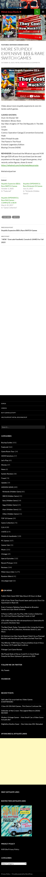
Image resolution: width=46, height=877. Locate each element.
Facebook (5, 679)
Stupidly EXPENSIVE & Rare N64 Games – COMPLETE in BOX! (10, 200)
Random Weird (7, 576)
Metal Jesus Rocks (22, 63)
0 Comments (35, 63)
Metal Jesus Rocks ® (11, 11)
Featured (5, 45)
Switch (16, 217)
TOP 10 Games (6, 518)
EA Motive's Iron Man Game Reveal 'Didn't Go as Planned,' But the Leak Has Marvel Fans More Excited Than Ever (23, 637)
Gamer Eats (5, 545)
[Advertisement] (23, 761)
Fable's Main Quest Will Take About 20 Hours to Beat (21, 596)
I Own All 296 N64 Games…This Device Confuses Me (21, 706)
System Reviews (7, 474)
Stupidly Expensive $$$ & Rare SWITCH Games (19, 228)
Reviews (4, 567)
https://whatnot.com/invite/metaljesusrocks (20, 165)
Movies (4, 465)
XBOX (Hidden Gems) (10, 496)
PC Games (5, 541)
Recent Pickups (7, 563)
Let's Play (4, 460)
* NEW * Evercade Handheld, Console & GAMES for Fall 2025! (22, 239)
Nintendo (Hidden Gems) (19, 45)
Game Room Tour (7, 451)
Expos (3, 403)
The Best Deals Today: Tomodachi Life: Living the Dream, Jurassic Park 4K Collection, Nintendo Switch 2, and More (22, 629)
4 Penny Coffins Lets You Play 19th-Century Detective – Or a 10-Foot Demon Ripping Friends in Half (22, 615)
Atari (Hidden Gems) (10, 509)
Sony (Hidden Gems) (10, 500)
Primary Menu (43, 12)
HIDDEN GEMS (7, 487)
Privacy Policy (5, 874)
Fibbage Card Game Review (11, 649)
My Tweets (5, 670)
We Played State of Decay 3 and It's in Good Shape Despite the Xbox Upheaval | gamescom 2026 (20, 655)
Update (4, 483)
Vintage (4, 554)
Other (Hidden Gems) (10, 514)
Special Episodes (7, 558)
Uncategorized (6, 581)
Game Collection (7, 523)
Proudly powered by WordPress (22, 874)
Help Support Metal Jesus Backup (14, 417)
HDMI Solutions (7, 456)
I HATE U (4, 532)
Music (3, 549)
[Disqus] (23, 286)
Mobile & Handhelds (9, 536)
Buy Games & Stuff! (8, 413)
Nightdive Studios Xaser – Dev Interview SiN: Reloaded (22, 724)
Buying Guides (6, 442)
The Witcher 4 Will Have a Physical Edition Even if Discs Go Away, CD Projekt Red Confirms (22, 644)
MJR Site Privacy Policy (10, 849)
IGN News (7, 590)
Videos (4, 408)
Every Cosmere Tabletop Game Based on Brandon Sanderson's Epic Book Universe (20, 608)
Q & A (3, 527)
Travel (3, 478)
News (3, 469)
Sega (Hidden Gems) (10, 505)
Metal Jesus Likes (7, 572)
